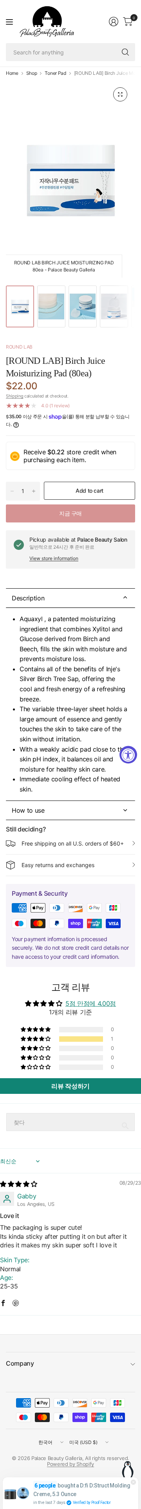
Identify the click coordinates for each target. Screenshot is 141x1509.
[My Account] (114, 21)
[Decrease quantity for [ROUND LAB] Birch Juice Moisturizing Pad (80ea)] (12, 491)
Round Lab (19, 347)
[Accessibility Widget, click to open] (128, 754)
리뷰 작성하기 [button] (70, 1086)
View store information (53, 558)
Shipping (14, 396)
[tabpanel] (70, 704)
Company (20, 1363)
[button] (36, 1039)
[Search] (125, 52)
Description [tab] (28, 598)
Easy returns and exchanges (58, 865)
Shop (31, 73)
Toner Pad (55, 73)
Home (12, 73)
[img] (18, 1184)
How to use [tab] (28, 810)
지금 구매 (70, 513)
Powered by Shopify (70, 1464)
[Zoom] (120, 94)
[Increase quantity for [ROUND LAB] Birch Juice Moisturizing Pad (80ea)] (34, 491)
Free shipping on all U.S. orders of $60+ (73, 843)
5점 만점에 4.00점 (90, 1003)
